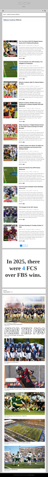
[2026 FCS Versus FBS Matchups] (24, 468)
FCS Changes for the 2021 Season (28, 207)
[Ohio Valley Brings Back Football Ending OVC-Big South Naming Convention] (24, 387)
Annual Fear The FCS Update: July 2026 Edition (14, 335)
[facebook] (23, 6)
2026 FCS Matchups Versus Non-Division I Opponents (15, 415)
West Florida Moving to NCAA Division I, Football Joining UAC (17, 442)
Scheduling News (11, 55)
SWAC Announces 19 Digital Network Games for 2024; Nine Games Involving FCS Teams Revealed (31, 126)
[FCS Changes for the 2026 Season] (24, 360)
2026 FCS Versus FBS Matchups (11, 469)
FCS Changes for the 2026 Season (11, 362)
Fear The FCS (22, 45)
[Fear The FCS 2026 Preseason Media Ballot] (24, 323)
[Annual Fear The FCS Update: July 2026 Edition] (24, 333)
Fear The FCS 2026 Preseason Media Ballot (13, 324)
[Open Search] (42, 10)
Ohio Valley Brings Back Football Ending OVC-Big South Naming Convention (20, 389)
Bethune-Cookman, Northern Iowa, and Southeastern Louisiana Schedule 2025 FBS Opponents (31, 104)
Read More (21, 58)
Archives (5, 290)
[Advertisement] (24, 31)
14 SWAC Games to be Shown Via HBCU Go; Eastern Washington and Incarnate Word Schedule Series (31, 147)
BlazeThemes (31, 475)
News (6, 55)
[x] (25, 6)
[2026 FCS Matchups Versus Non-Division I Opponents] (24, 414)
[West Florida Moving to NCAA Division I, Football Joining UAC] (24, 441)
